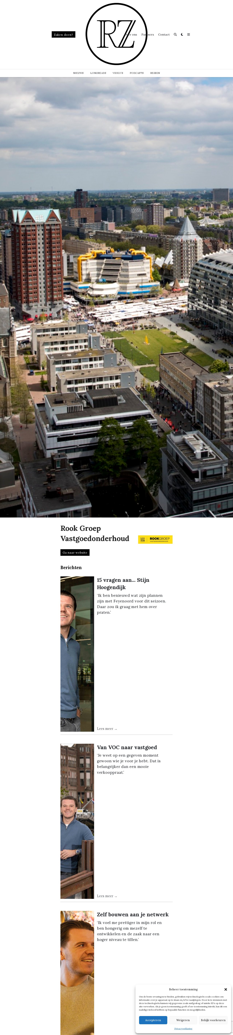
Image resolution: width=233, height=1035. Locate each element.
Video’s (118, 73)
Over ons (130, 34)
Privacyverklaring (183, 1028)
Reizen (155, 73)
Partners (147, 34)
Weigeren (183, 1020)
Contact (164, 34)
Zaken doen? (63, 34)
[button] (226, 989)
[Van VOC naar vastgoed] (77, 821)
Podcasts (137, 73)
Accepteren (153, 1020)
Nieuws (78, 73)
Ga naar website (75, 552)
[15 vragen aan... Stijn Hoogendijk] (77, 654)
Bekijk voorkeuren (213, 1020)
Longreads (98, 73)
